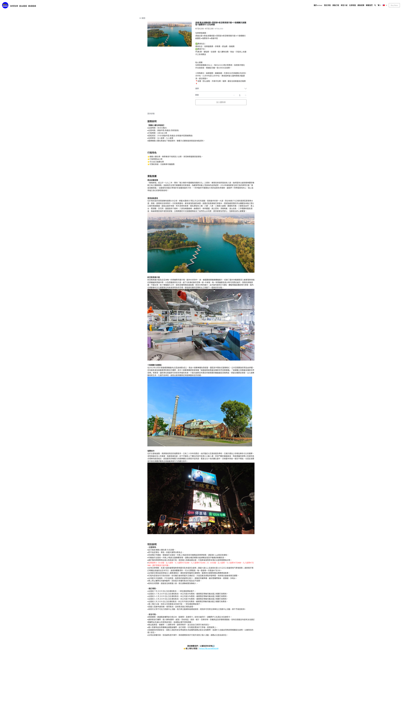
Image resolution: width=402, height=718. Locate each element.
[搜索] (375, 5)
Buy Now (394, 5)
